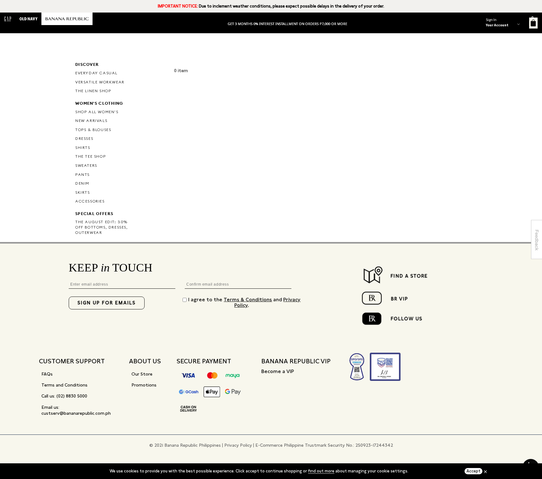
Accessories (90, 201)
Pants (82, 174)
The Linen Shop (93, 90)
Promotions (144, 384)
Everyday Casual (96, 73)
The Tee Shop (90, 156)
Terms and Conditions (64, 384)
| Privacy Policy (237, 445)
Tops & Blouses (93, 129)
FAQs (47, 373)
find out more (321, 471)
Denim (82, 183)
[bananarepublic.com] (67, 19)
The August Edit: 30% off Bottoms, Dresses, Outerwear (101, 226)
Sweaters (86, 165)
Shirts (82, 147)
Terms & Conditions (248, 300)
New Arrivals (91, 120)
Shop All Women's (97, 111)
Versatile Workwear (100, 82)
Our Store (141, 373)
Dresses (84, 138)
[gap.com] (8, 19)
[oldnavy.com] (28, 19)
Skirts (82, 192)
